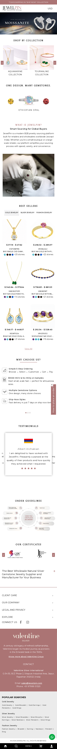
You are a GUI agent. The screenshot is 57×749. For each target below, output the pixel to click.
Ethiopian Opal (29, 110)
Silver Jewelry (27, 213)
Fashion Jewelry (44, 213)
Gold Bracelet (20, 705)
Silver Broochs (36, 717)
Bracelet (21, 729)
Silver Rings (45, 720)
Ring (4, 732)
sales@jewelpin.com (31, 683)
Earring (30, 729)
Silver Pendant (32, 720)
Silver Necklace (17, 720)
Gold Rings (16, 708)
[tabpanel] (28, 23)
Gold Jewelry (11, 213)
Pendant (48, 729)
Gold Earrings (34, 705)
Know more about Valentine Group (26, 656)
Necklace (39, 729)
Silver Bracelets (22, 717)
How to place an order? (53, 399)
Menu (28, 746)
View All (28, 349)
